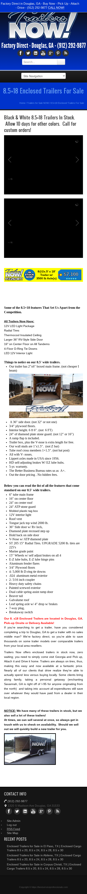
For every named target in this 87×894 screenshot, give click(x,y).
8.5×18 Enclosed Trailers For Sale (43, 90)
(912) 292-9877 (71, 46)
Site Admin (13, 820)
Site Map (12, 833)
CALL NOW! (56, 7)
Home (22, 103)
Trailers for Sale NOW (38, 103)
